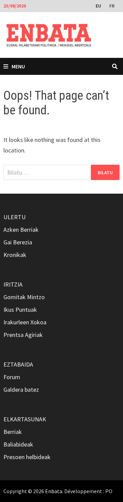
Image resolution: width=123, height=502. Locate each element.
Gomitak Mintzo (24, 297)
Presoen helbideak (27, 457)
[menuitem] (99, 5)
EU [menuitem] (98, 6)
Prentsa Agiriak (23, 335)
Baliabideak (18, 444)
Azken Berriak (21, 229)
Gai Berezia (17, 242)
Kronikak (14, 255)
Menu (18, 66)
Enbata (53, 491)
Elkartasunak (24, 419)
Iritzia (13, 284)
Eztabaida (18, 364)
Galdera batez (21, 389)
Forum (11, 377)
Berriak (12, 432)
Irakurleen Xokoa (24, 322)
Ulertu (14, 217)
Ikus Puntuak (20, 309)
